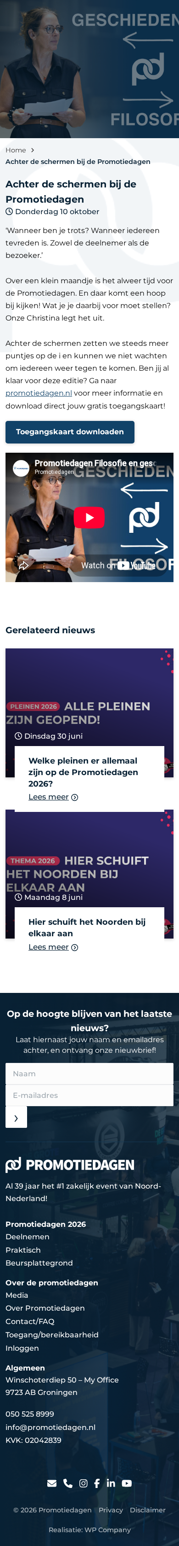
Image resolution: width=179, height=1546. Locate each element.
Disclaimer (148, 1510)
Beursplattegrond (39, 1263)
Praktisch (23, 1250)
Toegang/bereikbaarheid (52, 1334)
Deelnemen (28, 1236)
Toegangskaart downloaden (70, 431)
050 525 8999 (30, 1414)
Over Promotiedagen (45, 1308)
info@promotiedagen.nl (50, 1427)
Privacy (111, 1510)
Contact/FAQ (30, 1321)
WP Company (107, 1530)
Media (17, 1295)
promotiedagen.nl (39, 393)
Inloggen (22, 1348)
